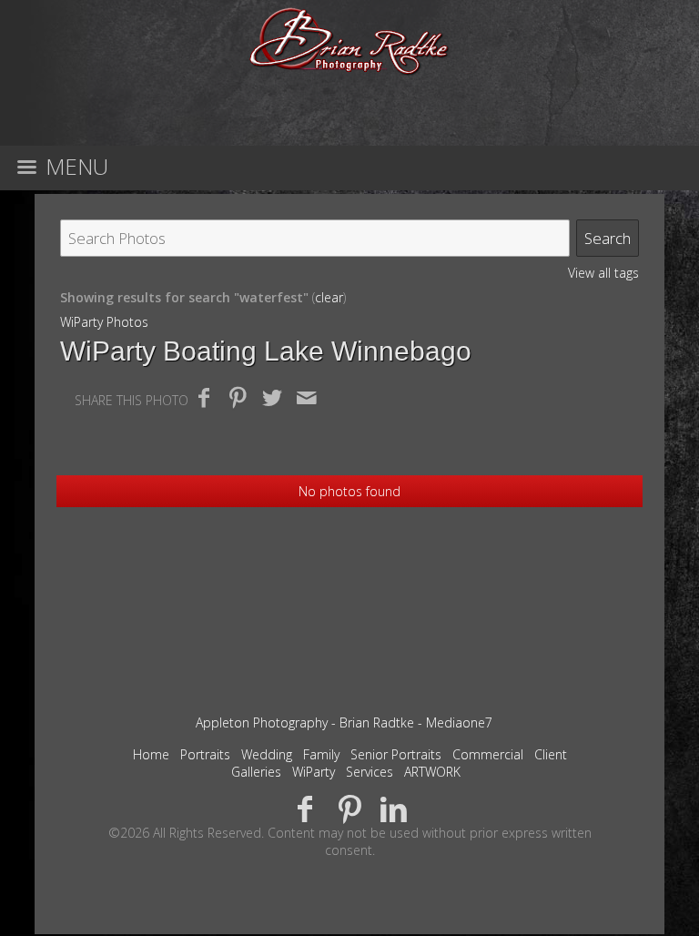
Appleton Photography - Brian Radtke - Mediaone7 (344, 722)
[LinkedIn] (393, 808)
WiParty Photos (104, 322)
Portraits (205, 754)
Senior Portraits (395, 754)
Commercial (487, 754)
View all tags (603, 272)
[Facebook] (305, 808)
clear (329, 297)
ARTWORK (432, 771)
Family (321, 754)
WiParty (313, 771)
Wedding (266, 754)
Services (369, 771)
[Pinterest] (349, 808)
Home (151, 754)
